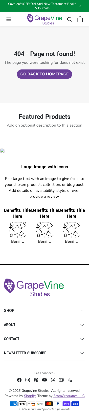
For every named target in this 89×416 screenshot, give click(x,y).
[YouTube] (44, 379)
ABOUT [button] (9, 325)
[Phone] (70, 379)
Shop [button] (9, 310)
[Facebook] (19, 379)
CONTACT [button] (11, 339)
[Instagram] (27, 379)
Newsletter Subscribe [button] (25, 353)
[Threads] (53, 379)
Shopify (30, 396)
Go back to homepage (44, 74)
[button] (14, 19)
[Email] (61, 379)
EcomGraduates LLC (69, 396)
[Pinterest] (36, 379)
